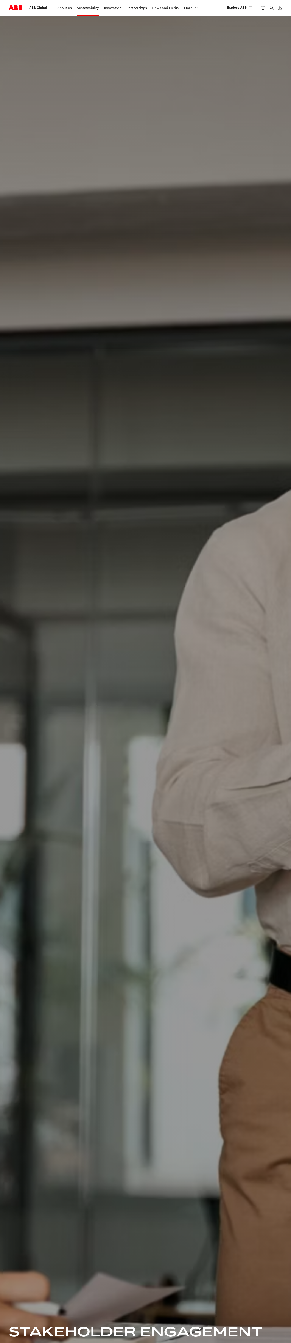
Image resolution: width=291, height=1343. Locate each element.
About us (64, 8)
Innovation (112, 8)
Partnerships (136, 8)
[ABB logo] (15, 8)
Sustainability (88, 8)
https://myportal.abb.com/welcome (280, 8)
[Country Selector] (263, 8)
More (188, 8)
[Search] (271, 8)
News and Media (165, 8)
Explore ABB (237, 7)
